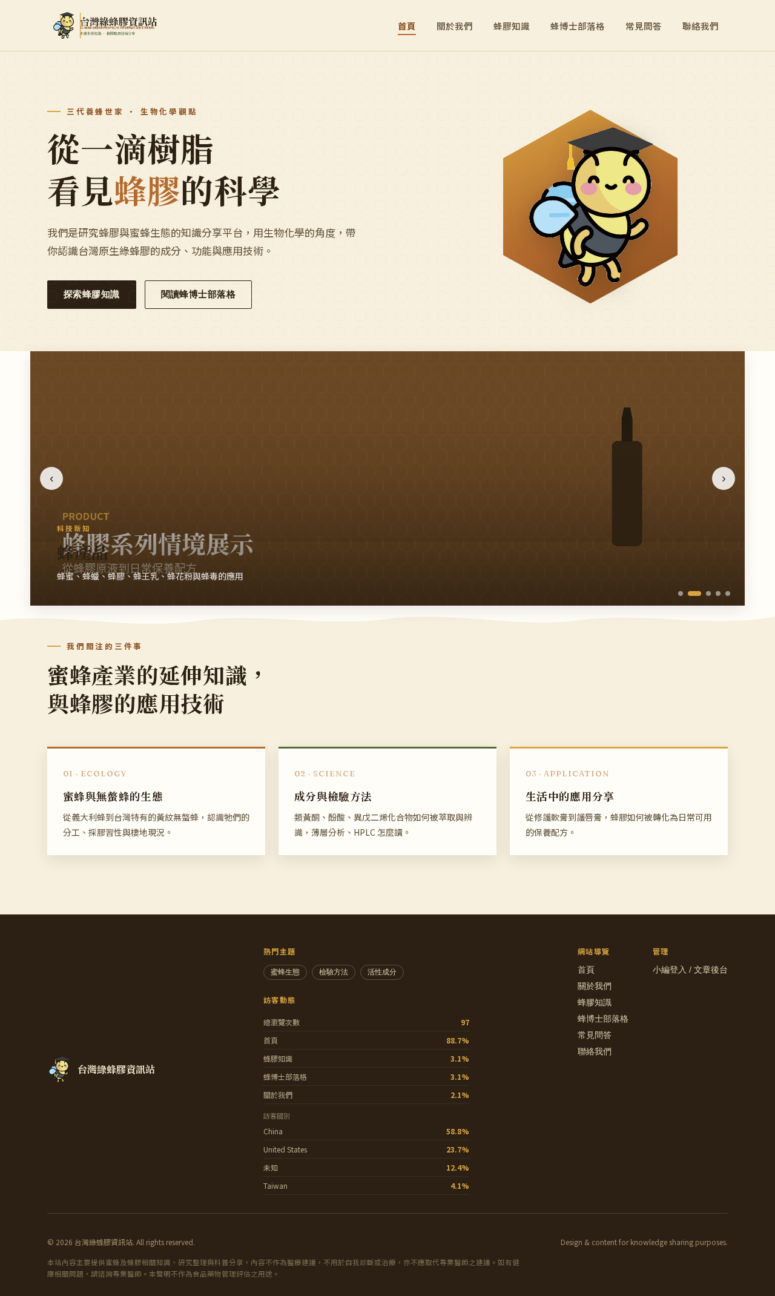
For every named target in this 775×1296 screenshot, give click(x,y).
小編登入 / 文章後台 (690, 969)
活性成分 (382, 972)
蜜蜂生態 (285, 972)
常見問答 (643, 25)
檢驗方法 (333, 972)
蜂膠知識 (511, 25)
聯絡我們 (700, 25)
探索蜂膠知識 (92, 294)
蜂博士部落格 (577, 25)
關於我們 (455, 25)
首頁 (407, 25)
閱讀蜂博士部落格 (198, 294)
